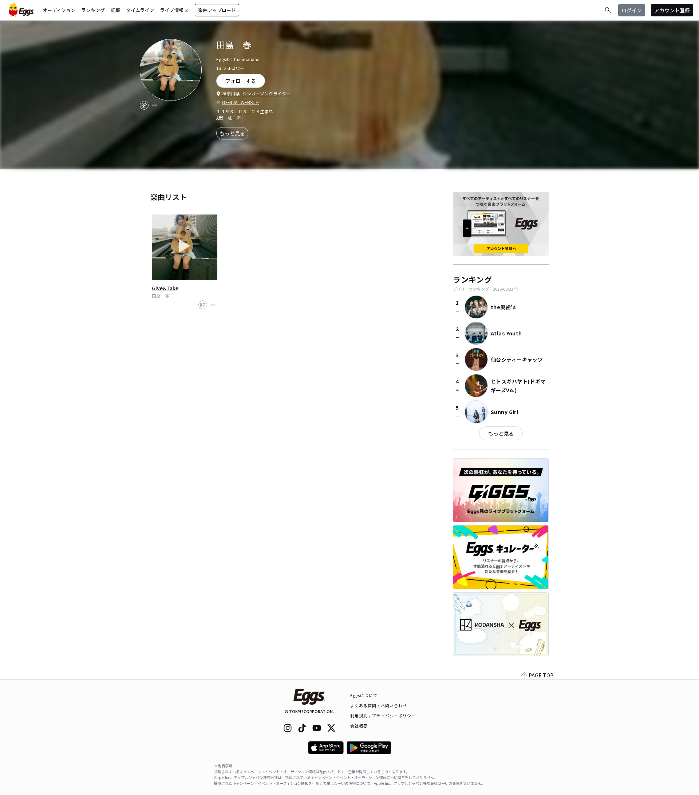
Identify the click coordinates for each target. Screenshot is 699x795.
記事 (115, 10)
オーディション (59, 10)
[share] (144, 105)
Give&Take (165, 288)
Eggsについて (364, 695)
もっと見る (232, 133)
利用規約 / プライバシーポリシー (383, 716)
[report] (154, 105)
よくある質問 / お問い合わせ (378, 705)
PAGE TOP (541, 675)
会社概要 (359, 726)
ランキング (93, 10)
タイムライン (140, 10)
